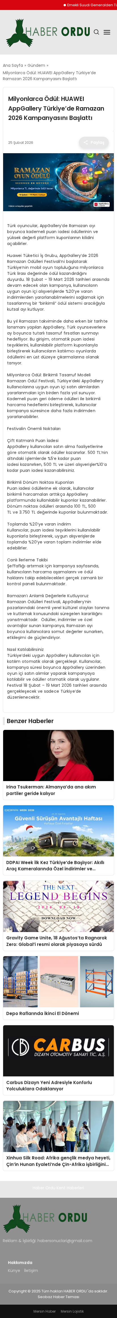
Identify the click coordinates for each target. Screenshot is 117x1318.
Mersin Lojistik (72, 1311)
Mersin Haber (45, 1311)
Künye (14, 1270)
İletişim (31, 1270)
